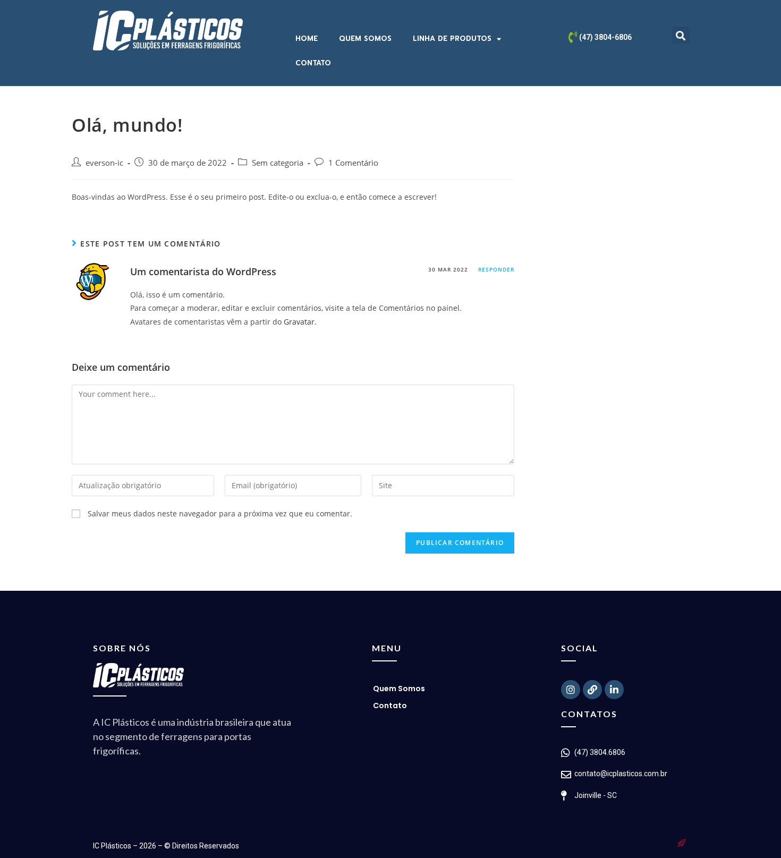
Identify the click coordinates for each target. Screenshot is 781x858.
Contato (313, 63)
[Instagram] (570, 689)
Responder (496, 269)
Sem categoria (277, 163)
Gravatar (299, 322)
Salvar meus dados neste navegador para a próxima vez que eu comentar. (220, 513)
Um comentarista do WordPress (203, 271)
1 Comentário (353, 163)
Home (306, 38)
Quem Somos (365, 38)
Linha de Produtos (452, 38)
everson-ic (104, 163)
